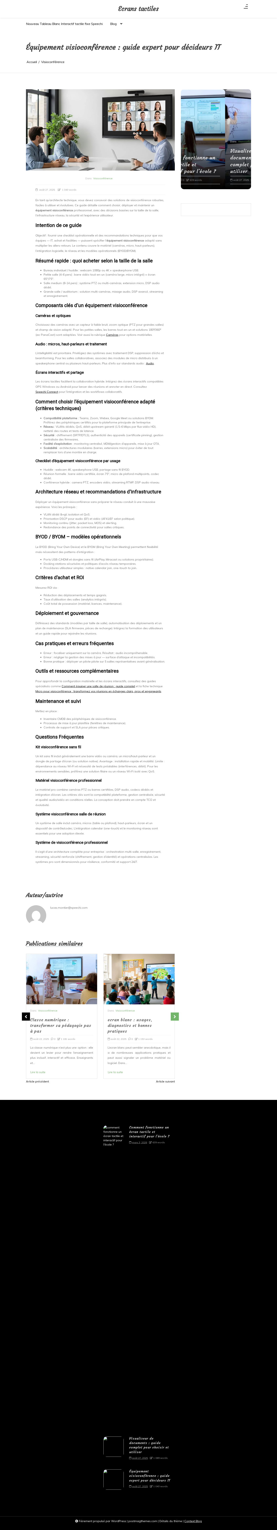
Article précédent (37, 1081)
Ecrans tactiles (138, 9)
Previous (26, 1016)
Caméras (112, 335)
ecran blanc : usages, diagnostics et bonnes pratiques (52, 1025)
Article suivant (165, 1081)
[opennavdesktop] (245, 7)
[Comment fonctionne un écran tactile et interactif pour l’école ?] (113, 1277)
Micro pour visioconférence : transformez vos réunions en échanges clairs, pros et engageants (98, 691)
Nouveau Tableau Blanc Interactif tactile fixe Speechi (64, 24)
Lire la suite (37, 1072)
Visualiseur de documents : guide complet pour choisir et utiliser (213, 161)
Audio (150, 363)
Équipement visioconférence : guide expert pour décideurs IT (149, 1475)
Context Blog (193, 1521)
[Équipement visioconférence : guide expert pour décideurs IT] (113, 1480)
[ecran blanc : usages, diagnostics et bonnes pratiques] (61, 979)
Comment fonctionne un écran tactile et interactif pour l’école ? (149, 1131)
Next (175, 1016)
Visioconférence (103, 178)
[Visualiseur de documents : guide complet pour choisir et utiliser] (113, 1450)
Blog (113, 24)
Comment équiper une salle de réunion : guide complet (98, 686)
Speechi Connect (46, 392)
